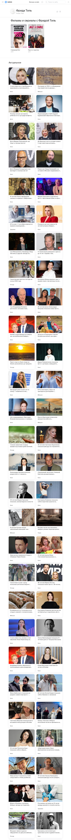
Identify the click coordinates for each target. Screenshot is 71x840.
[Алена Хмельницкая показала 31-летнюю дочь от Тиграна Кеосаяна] (49, 632)
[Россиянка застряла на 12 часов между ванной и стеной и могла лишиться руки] (49, 797)
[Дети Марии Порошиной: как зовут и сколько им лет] (22, 136)
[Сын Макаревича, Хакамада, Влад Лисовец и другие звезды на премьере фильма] (22, 246)
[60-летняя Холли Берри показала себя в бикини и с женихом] (49, 687)
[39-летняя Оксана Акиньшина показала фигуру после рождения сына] (49, 770)
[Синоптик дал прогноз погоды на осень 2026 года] (22, 273)
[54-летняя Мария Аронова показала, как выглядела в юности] (22, 494)
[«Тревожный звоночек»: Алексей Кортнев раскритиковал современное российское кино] (49, 466)
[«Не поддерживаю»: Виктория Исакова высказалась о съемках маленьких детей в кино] (22, 411)
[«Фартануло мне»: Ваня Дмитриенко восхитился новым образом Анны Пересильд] (49, 742)
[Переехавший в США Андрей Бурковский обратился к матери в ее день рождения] (49, 108)
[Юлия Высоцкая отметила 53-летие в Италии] (49, 660)
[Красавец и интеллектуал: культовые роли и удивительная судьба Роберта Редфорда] (49, 825)
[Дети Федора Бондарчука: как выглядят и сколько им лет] (22, 163)
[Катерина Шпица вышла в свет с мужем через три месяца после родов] (49, 273)
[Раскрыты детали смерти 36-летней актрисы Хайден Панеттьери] (49, 218)
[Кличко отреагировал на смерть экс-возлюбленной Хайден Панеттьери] (22, 329)
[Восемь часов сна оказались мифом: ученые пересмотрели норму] (49, 522)
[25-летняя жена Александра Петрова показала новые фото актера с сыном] (49, 301)
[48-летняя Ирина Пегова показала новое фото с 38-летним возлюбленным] (49, 577)
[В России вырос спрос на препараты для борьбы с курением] (49, 384)
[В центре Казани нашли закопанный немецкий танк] (22, 522)
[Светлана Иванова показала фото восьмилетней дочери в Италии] (22, 715)
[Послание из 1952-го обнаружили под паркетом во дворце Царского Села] (49, 80)
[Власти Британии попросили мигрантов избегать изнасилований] (49, 411)
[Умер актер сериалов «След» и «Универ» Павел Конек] (22, 549)
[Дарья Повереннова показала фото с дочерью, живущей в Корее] (49, 356)
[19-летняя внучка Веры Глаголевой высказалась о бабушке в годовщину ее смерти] (49, 549)
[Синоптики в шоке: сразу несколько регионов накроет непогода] (22, 577)
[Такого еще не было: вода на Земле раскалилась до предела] (22, 356)
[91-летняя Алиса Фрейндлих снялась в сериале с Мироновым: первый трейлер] (22, 191)
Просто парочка (33, 50)
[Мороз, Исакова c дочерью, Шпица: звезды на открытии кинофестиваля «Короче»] (22, 797)
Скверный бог (15, 50)
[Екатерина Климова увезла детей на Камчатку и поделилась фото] (49, 604)
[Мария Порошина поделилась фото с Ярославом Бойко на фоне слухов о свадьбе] (49, 191)
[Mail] (6, 2)
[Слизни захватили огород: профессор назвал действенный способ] (22, 439)
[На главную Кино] (9, 2)
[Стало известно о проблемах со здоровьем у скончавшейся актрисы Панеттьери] (22, 80)
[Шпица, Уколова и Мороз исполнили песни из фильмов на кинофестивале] (49, 715)
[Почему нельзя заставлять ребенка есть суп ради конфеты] (22, 108)
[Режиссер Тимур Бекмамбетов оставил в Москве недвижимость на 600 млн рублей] (49, 163)
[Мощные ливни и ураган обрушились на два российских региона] (22, 825)
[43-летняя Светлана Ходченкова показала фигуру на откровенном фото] (49, 439)
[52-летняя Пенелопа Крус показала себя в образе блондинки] (22, 742)
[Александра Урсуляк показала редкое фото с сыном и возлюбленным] (22, 466)
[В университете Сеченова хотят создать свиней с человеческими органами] (22, 604)
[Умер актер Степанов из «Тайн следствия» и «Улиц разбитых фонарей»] (22, 770)
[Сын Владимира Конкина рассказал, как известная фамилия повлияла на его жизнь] (22, 301)
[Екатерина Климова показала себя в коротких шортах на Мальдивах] (49, 494)
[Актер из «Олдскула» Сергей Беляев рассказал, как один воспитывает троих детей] (49, 329)
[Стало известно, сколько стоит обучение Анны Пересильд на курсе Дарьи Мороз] (22, 632)
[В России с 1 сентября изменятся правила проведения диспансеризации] (22, 218)
